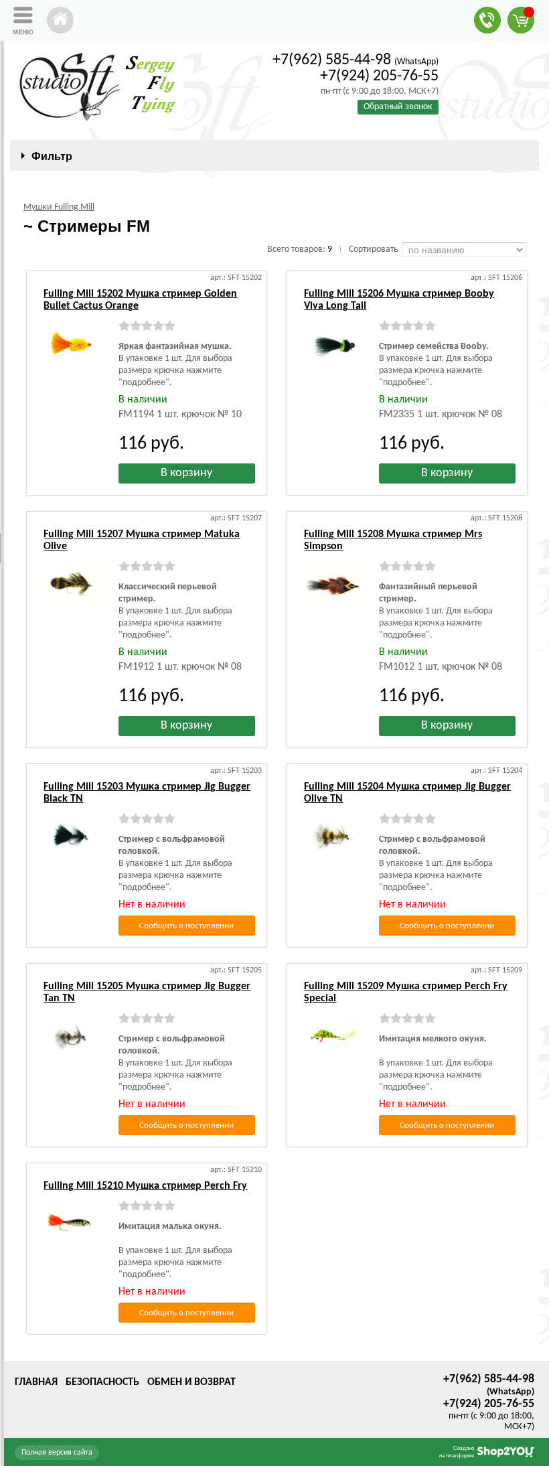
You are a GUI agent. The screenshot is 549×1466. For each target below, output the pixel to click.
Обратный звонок (398, 107)
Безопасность (102, 1382)
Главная (36, 1382)
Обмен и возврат (191, 1382)
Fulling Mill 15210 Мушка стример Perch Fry (145, 1186)
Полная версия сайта (56, 1453)
